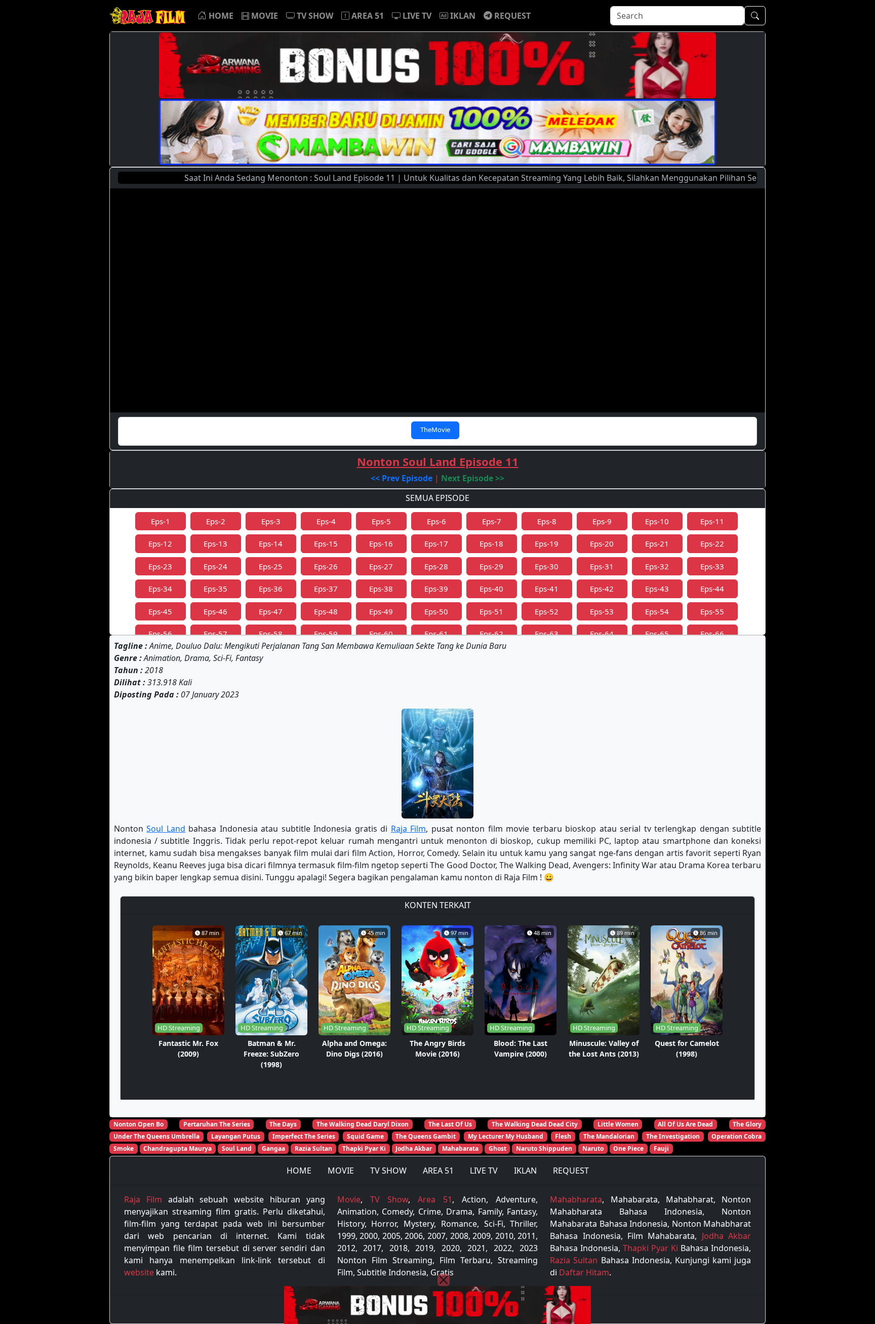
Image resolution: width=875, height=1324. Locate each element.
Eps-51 (491, 611)
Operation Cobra (736, 1136)
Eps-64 (602, 634)
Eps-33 (712, 566)
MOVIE (341, 1170)
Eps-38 (381, 588)
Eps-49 (381, 611)
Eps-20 (602, 543)
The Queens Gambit (425, 1136)
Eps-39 (436, 588)
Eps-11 (712, 521)
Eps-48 (326, 611)
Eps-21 (657, 543)
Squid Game (365, 1136)
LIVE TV (484, 1170)
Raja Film (408, 828)
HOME (299, 1170)
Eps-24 (215, 566)
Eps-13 (215, 543)
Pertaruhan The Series (216, 1124)
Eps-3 (271, 521)
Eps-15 (326, 543)
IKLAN (525, 1170)
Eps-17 (436, 543)
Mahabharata (576, 1199)
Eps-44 (712, 588)
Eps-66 (712, 634)
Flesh (563, 1136)
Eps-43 (657, 588)
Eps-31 (602, 566)
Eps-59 (326, 634)
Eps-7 (491, 521)
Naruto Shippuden (544, 1148)
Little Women (618, 1124)
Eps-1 (160, 521)
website (139, 1272)
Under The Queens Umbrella (156, 1136)
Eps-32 (657, 566)
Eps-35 (215, 588)
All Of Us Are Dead (685, 1124)
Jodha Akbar (413, 1148)
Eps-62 (491, 634)
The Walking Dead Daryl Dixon (362, 1124)
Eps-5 (381, 521)
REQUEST (571, 1170)
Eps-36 (271, 588)
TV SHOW (388, 1170)
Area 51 (435, 1199)
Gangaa (273, 1148)
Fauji (661, 1148)
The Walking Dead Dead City (535, 1124)
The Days (283, 1124)
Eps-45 (160, 611)
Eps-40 (491, 588)
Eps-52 (547, 611)
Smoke (123, 1148)
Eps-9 (602, 521)
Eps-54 (657, 611)
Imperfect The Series (303, 1136)
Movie (349, 1199)
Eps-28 (436, 566)
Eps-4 (326, 521)
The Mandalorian (608, 1136)
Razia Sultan (313, 1148)
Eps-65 (657, 634)
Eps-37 (326, 588)
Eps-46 (215, 611)
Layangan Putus (235, 1136)
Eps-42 (602, 588)
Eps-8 (546, 521)
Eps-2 (215, 521)
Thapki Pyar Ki (364, 1148)
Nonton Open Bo (138, 1124)
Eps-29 (491, 566)
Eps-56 (160, 634)
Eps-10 (657, 521)
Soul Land (165, 828)
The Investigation (673, 1136)
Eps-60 (381, 634)
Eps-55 (712, 611)
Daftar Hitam (584, 1272)
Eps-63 (547, 634)
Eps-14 (271, 543)
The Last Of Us (450, 1124)
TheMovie (435, 429)
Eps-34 (160, 588)
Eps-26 (326, 566)
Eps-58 (271, 634)
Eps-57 (215, 634)
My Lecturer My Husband (505, 1136)
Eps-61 (436, 634)
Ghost (497, 1148)
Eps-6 (436, 521)
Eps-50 (436, 611)
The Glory (747, 1124)
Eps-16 (381, 543)
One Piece (628, 1148)
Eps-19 (547, 543)
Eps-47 (271, 611)
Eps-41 (547, 588)
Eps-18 (491, 543)
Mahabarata (460, 1148)
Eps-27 (381, 566)
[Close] (443, 1280)
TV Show (389, 1199)
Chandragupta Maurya (177, 1148)
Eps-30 (547, 566)
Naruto (593, 1148)
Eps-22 (712, 543)
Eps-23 (160, 566)
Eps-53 (602, 611)
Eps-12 (160, 543)
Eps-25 (271, 566)
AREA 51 (438, 1170)
